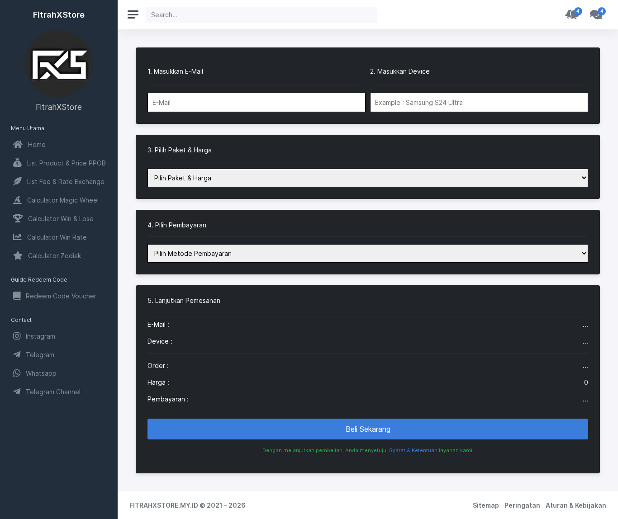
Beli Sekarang (368, 429)
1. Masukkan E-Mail (175, 71)
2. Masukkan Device (400, 71)
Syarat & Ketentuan (413, 450)
